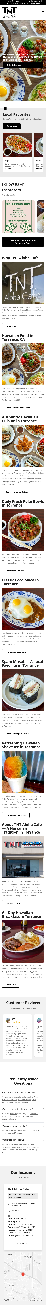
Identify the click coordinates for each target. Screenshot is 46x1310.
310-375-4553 (16, 1211)
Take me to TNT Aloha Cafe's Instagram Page (23, 241)
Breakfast (13, 1130)
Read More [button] (10, 1055)
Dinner (29, 1130)
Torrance (11, 1150)
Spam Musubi (14, 1102)
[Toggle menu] (42, 12)
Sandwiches (20, 1116)
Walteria (19, 1150)
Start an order (23, 1243)
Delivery (7, 1133)
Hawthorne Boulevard (27, 1144)
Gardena (14, 1144)
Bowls (4, 1116)
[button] (18, 216)
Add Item (8, 169)
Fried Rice (34, 1114)
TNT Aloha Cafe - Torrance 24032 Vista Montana (22, 1196)
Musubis (10, 1116)
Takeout (18, 1133)
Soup (4, 1119)
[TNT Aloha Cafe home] (9, 12)
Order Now (12, 126)
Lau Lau (13, 1100)
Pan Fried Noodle (24, 1100)
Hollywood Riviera (9, 1147)
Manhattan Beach (24, 1147)
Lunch (19, 1130)
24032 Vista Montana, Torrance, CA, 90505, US (23, 1204)
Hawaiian (13, 1114)
